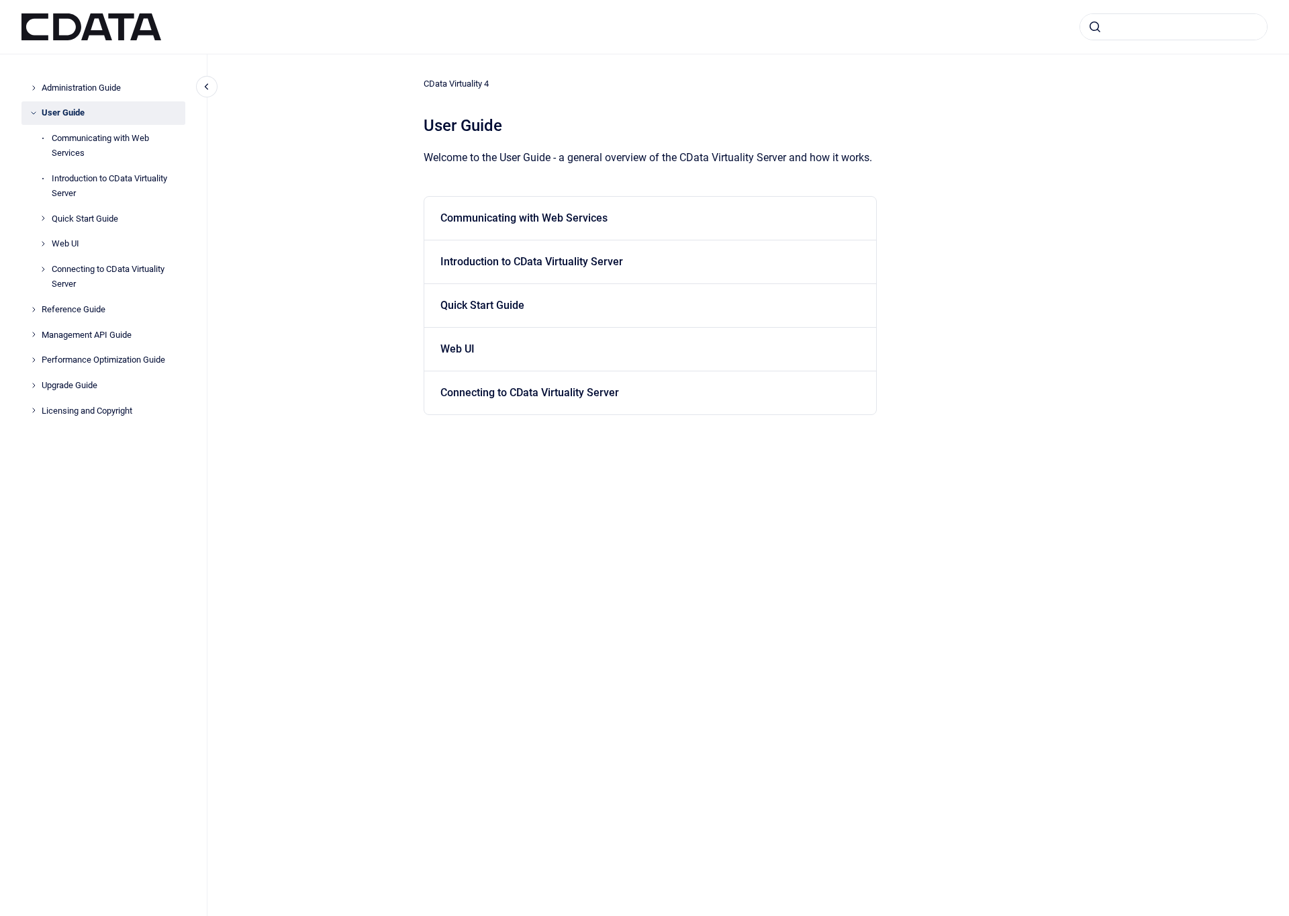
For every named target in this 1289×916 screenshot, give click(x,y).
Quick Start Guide (85, 219)
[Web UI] (43, 243)
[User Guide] (33, 112)
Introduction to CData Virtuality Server (109, 185)
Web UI (65, 243)
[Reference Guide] (33, 309)
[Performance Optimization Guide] (33, 360)
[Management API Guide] (33, 334)
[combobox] (1173, 27)
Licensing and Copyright (87, 411)
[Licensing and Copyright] (33, 410)
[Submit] (1095, 27)
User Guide (63, 112)
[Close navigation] (207, 86)
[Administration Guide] (33, 88)
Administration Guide (81, 88)
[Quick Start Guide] (43, 218)
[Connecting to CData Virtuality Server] (43, 269)
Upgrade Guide (69, 385)
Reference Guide (73, 309)
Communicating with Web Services (100, 145)
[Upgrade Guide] (33, 385)
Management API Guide (87, 335)
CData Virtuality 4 (456, 84)
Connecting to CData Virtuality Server (108, 276)
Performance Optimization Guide (103, 360)
